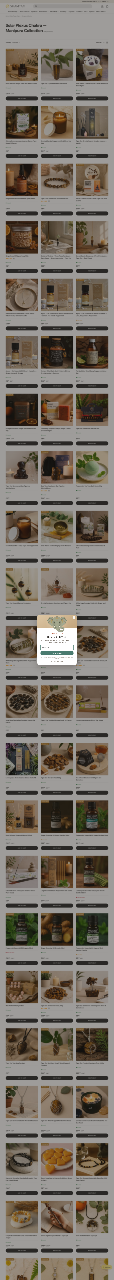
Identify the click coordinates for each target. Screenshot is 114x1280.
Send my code (57, 653)
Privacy (57, 658)
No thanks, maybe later (57, 661)
